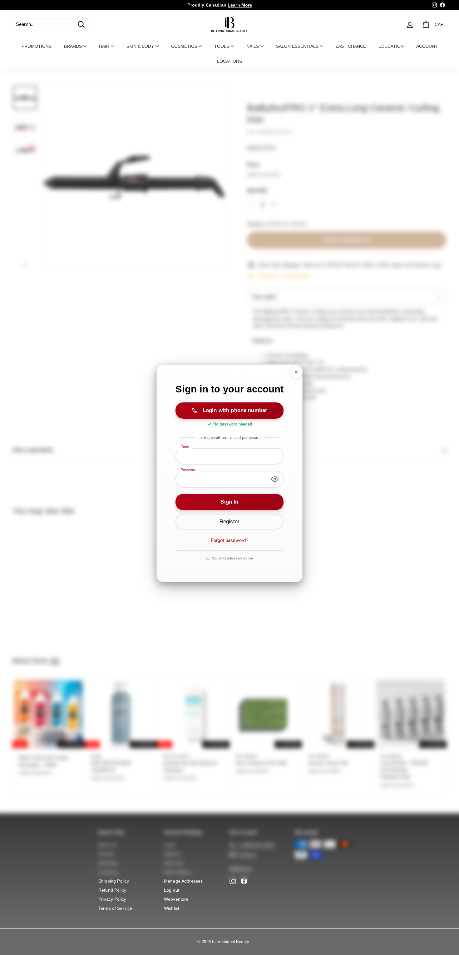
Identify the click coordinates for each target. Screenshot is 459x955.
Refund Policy (112, 890)
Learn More (240, 4)
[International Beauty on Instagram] (233, 881)
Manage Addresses (183, 881)
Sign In (229, 502)
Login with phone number (235, 410)
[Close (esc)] (296, 372)
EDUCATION (391, 46)
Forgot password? (229, 540)
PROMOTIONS (37, 46)
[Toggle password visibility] (275, 479)
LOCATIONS (229, 61)
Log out (171, 890)
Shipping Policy (113, 881)
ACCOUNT (427, 46)
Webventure (176, 899)
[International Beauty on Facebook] (244, 881)
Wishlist (171, 908)
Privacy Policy (112, 899)
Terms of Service (115, 908)
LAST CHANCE (351, 46)
